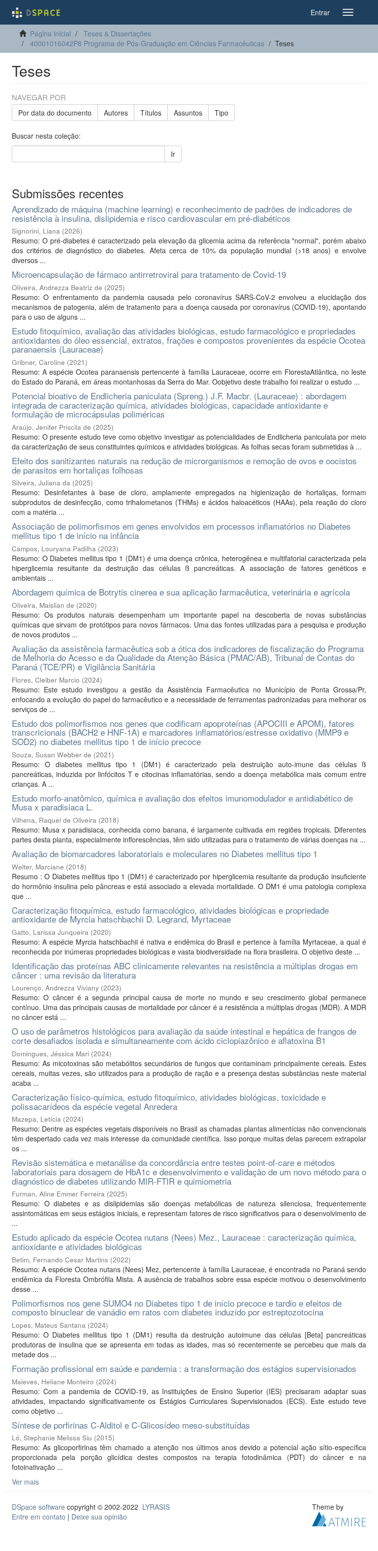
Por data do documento (55, 113)
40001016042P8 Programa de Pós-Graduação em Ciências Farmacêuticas (147, 43)
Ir (173, 154)
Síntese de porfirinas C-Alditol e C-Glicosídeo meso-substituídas (131, 1425)
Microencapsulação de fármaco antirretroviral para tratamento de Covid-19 (149, 274)
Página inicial (50, 33)
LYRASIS (156, 1507)
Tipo (221, 113)
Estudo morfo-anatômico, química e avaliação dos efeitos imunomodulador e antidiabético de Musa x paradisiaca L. (182, 802)
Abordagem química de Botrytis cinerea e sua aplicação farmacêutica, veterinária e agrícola (181, 592)
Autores (116, 113)
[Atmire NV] (339, 1518)
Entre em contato (38, 1516)
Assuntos (188, 113)
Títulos (150, 113)
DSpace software (38, 1507)
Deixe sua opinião (99, 1516)
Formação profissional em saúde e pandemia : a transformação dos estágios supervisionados (184, 1368)
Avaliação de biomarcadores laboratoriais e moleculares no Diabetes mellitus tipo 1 (164, 853)
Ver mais (25, 1482)
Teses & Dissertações (117, 33)
